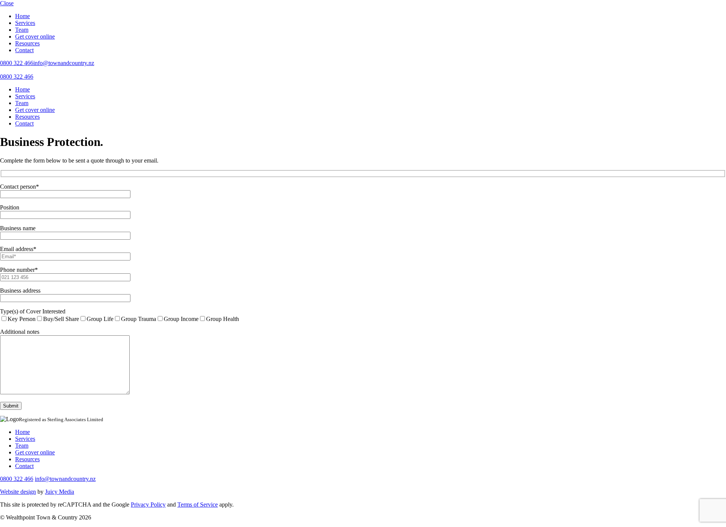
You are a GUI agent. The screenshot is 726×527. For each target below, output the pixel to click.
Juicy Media (59, 491)
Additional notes (19, 332)
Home (22, 16)
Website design (18, 491)
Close (7, 3)
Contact (24, 50)
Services (25, 23)
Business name (18, 228)
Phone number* (19, 270)
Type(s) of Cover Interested (32, 311)
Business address (20, 290)
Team (21, 29)
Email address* (18, 249)
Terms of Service (197, 504)
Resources (27, 43)
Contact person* (19, 186)
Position (9, 207)
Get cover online (35, 36)
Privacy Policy (148, 504)
